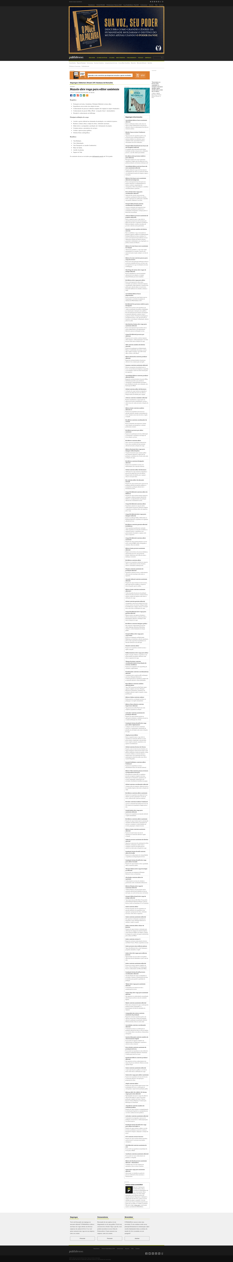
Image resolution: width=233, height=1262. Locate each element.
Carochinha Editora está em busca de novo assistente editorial (136, 119)
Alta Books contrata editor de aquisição (134, 830)
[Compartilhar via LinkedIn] (74, 48)
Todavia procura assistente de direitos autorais (136, 792)
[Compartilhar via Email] (84, 48)
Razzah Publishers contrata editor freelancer (135, 715)
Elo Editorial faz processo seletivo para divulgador (137, 257)
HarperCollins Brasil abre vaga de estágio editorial (135, 849)
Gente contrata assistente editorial (135, 869)
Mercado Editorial (141, 15)
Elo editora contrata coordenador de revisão (136, 373)
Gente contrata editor (131, 859)
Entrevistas (90, 15)
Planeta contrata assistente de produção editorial (134, 522)
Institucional (144, 5)
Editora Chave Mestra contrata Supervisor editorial (134, 657)
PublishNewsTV (131, 10)
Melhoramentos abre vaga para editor (136, 605)
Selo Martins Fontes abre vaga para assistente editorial (136, 277)
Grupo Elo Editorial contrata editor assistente (135, 491)
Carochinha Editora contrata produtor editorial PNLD (136, 328)
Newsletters (91, 5)
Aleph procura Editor (131, 687)
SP (89, 44)
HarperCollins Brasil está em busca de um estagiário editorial (136, 98)
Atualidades (72, 15)
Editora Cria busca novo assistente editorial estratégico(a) (135, 131)
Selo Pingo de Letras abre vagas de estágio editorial (135, 223)
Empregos (148, 10)
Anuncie (151, 5)
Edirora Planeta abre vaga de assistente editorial (134, 839)
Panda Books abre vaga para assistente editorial (134, 763)
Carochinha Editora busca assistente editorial (136, 73)
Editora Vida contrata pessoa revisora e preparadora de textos (136, 723)
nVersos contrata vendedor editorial (136, 350)
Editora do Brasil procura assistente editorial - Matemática (136, 1114)
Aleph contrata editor (131, 1036)
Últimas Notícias (102, 10)
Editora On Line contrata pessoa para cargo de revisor (136, 211)
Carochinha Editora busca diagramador (133, 246)
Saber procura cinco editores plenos (136, 898)
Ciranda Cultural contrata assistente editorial (136, 532)
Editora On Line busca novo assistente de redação (136, 199)
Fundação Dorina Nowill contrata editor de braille (135, 804)
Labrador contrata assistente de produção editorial (135, 665)
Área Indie (92, 10)
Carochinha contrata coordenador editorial (135, 978)
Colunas (111, 10)
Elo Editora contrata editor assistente (136, 745)
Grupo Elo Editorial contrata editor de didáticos (136, 445)
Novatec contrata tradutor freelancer (136, 754)
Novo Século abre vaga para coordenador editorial (133, 144)
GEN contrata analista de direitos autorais (135, 297)
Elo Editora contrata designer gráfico (136, 576)
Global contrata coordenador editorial (136, 736)
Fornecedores (102, 1169)
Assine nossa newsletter (75, 1)
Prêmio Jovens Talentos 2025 (114, 5)
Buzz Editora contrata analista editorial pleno (134, 636)
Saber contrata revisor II (132, 891)
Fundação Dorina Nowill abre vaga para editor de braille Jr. (135, 1077)
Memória (133, 15)
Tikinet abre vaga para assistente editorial (135, 937)
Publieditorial (85, 18)
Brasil (92, 44)
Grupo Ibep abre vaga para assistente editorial (136, 945)
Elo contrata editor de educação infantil (134, 433)
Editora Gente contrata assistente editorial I (135, 542)
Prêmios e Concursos (74, 18)
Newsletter (129, 1169)
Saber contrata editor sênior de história (134, 878)
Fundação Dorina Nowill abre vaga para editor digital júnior (135, 676)
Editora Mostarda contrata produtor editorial (136, 309)
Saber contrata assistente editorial (135, 915)
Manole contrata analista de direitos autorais (136, 182)
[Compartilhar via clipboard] (87, 48)
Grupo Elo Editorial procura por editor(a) (134, 287)
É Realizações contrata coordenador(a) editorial (136, 624)
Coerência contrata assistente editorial (136, 1106)
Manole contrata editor (132, 598)
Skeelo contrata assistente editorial (135, 955)
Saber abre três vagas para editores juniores (136, 906)
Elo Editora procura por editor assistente (134, 383)
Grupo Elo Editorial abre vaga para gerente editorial (135, 564)
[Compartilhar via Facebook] (71, 48)
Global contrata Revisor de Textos (135, 699)
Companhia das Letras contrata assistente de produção (134, 966)
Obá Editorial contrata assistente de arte (136, 1098)
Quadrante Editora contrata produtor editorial (136, 1010)
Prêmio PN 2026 (101, 5)
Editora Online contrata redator (134, 649)
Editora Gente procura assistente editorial (135, 501)
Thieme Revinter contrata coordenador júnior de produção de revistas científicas (135, 615)
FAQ (156, 5)
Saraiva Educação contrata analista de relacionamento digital (136, 990)
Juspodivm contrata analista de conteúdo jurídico (134, 1058)
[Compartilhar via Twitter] (80, 48)
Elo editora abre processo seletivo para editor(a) (135, 109)
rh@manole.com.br (97, 108)
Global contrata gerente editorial (135, 553)
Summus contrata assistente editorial (136, 317)
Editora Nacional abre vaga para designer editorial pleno (135, 402)
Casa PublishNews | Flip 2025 (131, 5)
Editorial (72, 38)
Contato (161, 5)
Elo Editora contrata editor (133, 393)
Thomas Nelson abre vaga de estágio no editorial (136, 821)
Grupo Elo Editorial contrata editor (135, 456)
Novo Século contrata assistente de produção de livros (135, 1000)
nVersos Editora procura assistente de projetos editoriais (136, 168)
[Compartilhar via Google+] (77, 48)
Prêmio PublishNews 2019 (108, 1201)
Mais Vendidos (120, 10)
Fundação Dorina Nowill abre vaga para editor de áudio (135, 813)
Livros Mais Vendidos (124, 15)
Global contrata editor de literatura (135, 341)
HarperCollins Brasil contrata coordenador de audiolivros (134, 156)
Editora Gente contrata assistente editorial (135, 782)
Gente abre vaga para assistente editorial (135, 1122)
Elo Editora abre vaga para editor (135, 232)
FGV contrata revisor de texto (134, 1089)
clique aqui (137, 1157)
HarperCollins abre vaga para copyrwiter (134, 586)
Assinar (137, 1190)
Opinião (150, 15)
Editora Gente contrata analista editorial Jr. (134, 361)
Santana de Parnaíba (81, 44)
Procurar (82, 1190)
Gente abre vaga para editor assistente (137, 1027)
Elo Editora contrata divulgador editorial (134, 414)
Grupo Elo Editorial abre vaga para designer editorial (135, 467)
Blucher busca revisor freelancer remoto (135, 85)
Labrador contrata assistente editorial (136, 1068)
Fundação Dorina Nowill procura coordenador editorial (135, 925)
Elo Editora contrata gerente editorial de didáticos (136, 477)
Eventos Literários (99, 15)
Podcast (140, 10)
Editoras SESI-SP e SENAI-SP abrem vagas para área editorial (136, 1045)
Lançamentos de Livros (111, 15)
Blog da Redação (81, 15)
